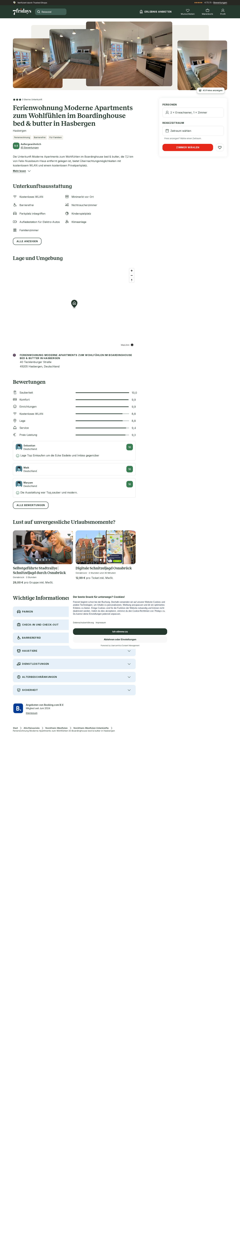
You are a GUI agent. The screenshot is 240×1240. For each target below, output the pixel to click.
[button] (19, 171)
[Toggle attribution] (132, 345)
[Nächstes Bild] (67, 547)
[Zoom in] (131, 270)
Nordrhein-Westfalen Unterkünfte (91, 728)
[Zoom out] (131, 275)
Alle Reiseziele (32, 728)
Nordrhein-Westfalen (56, 728)
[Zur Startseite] (22, 11)
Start (15, 728)
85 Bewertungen (30, 147)
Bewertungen (220, 2)
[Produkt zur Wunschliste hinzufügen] (69, 535)
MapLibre (125, 344)
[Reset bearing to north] (131, 280)
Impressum (31, 713)
